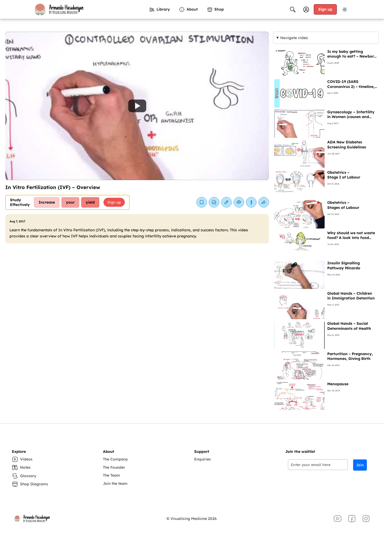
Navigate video (294, 37)
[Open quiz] (239, 202)
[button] (137, 106)
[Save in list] (201, 202)
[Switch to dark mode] (344, 9)
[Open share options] (263, 202)
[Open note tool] (226, 202)
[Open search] (292, 9)
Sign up (325, 9)
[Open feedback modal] (251, 202)
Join (360, 465)
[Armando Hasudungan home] (59, 9)
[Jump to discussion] (214, 202)
